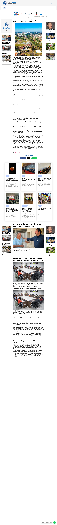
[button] (28, 17)
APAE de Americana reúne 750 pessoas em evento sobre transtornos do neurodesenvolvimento (28, 210)
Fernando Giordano (18, 152)
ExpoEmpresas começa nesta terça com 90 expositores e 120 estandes (28, 179)
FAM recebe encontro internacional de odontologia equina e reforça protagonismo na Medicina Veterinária (12, 210)
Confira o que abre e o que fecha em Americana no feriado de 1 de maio (50, 51)
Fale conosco (49, 7)
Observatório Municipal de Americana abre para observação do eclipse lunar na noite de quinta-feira (12, 180)
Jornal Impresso (40, 7)
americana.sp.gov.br (28, 74)
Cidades (19, 7)
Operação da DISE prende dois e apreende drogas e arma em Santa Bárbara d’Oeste (6, 62)
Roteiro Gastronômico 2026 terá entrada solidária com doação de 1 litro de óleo (44, 179)
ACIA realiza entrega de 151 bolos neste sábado (44, 209)
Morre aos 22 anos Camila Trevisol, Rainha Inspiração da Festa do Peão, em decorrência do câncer (50, 30)
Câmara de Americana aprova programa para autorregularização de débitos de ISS (6, 52)
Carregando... (16, 358)
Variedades (31, 7)
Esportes (25, 7)
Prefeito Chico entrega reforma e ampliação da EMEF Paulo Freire (50, 61)
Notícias (13, 7)
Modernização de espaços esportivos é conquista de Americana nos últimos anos (50, 41)
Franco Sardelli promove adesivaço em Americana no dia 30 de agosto (6, 42)
